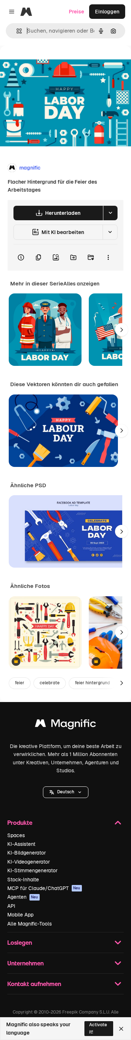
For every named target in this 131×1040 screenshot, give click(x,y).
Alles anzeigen (81, 283)
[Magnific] (65, 725)
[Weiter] (121, 329)
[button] (65, 792)
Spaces (16, 835)
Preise (76, 11)
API (11, 906)
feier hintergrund (92, 683)
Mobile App (20, 914)
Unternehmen (25, 963)
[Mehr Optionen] (108, 257)
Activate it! (98, 1028)
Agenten (22, 897)
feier (19, 683)
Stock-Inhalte (23, 879)
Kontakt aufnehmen (34, 983)
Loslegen (19, 942)
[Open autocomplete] (16, 31)
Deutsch (65, 792)
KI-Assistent (21, 844)
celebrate (50, 683)
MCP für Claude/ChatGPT (43, 888)
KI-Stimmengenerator (32, 870)
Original (46, 62)
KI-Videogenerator (28, 862)
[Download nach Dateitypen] (110, 213)
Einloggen (107, 11)
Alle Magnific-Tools (29, 923)
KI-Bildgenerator (26, 852)
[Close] (121, 1028)
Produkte (19, 822)
